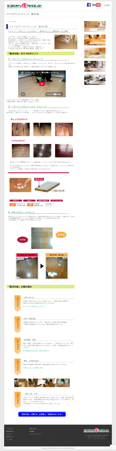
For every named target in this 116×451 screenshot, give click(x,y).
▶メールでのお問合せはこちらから (34, 306)
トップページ (9, 428)
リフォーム (9, 434)
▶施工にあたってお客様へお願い (33, 368)
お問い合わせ (32, 428)
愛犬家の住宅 (9, 431)
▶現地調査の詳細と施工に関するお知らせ (36, 351)
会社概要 (107, 5)
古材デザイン (9, 436)
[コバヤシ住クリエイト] (24, 3)
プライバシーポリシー (35, 434)
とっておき (8, 21)
